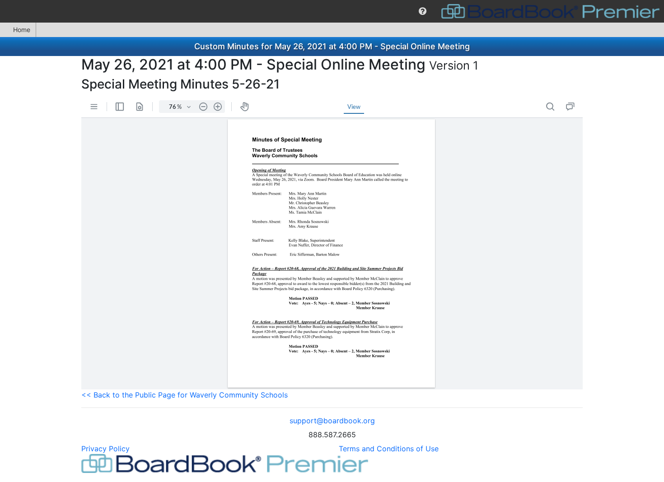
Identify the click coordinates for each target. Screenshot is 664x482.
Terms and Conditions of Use (389, 448)
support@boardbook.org (332, 420)
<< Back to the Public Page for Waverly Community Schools (184, 394)
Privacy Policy (105, 448)
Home (21, 29)
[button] (422, 11)
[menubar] (332, 11)
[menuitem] (422, 11)
